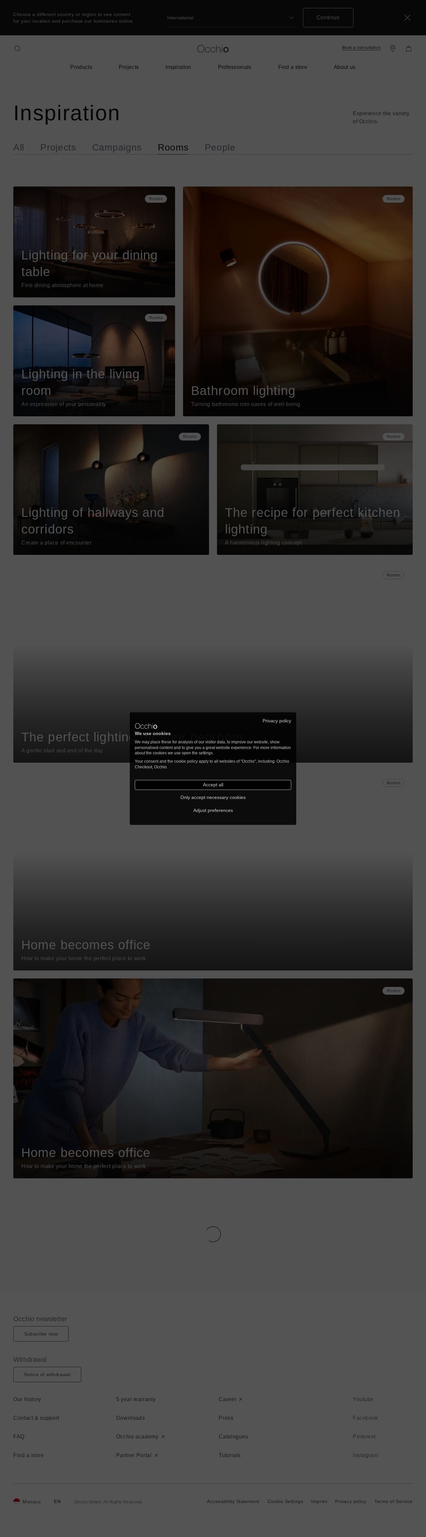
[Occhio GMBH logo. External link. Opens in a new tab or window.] (146, 726)
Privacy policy (277, 720)
